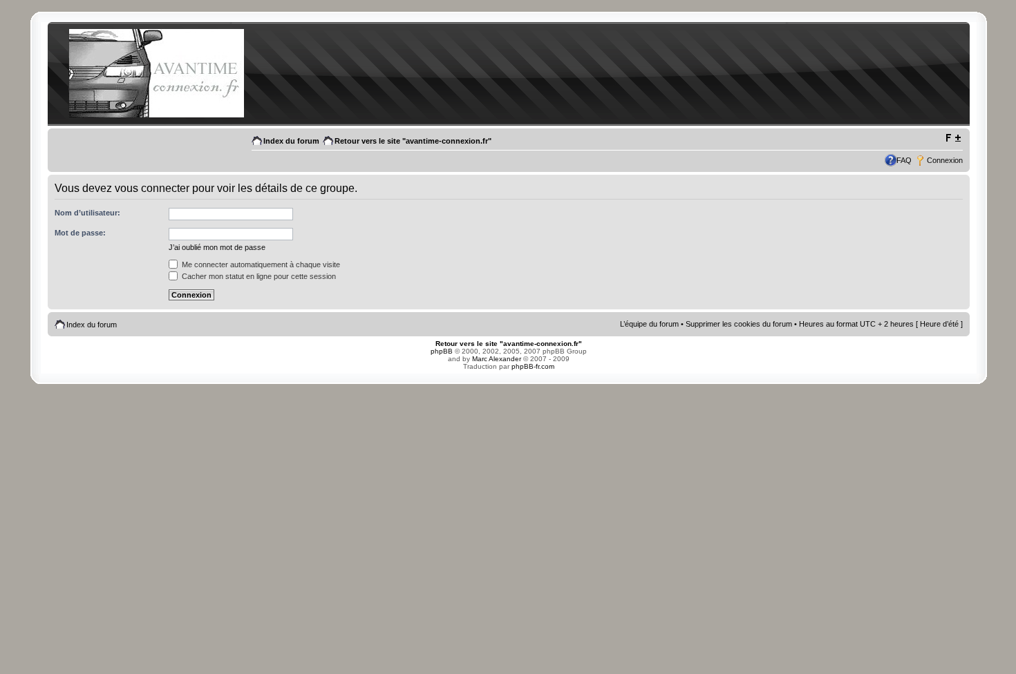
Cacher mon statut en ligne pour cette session (258, 276)
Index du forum (291, 141)
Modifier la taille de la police (953, 138)
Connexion (945, 160)
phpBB (442, 351)
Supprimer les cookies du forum (739, 324)
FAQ (904, 160)
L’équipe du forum (649, 324)
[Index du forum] (156, 115)
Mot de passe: (80, 233)
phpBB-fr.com (532, 366)
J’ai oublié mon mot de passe (217, 247)
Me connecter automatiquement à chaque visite (260, 264)
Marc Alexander (496, 359)
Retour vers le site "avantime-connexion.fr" (413, 141)
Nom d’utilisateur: (87, 213)
